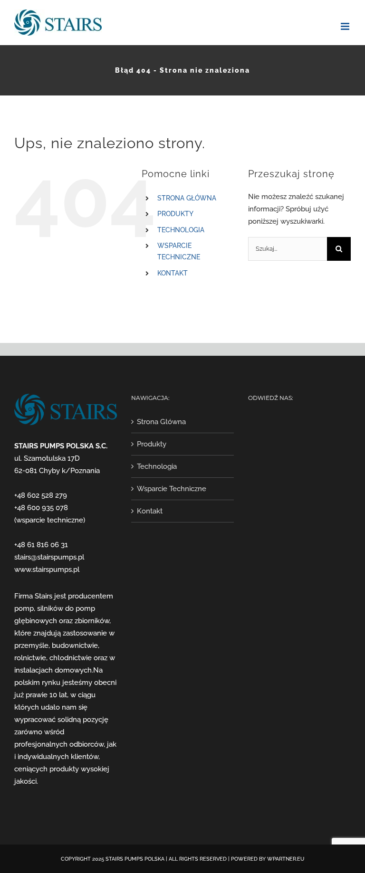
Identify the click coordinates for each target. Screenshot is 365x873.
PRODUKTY (175, 214)
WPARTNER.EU (285, 859)
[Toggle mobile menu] (346, 26)
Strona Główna (161, 422)
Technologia (157, 466)
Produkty (151, 444)
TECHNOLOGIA (180, 230)
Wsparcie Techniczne (171, 488)
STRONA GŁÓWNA (186, 198)
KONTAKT (172, 273)
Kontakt (150, 511)
